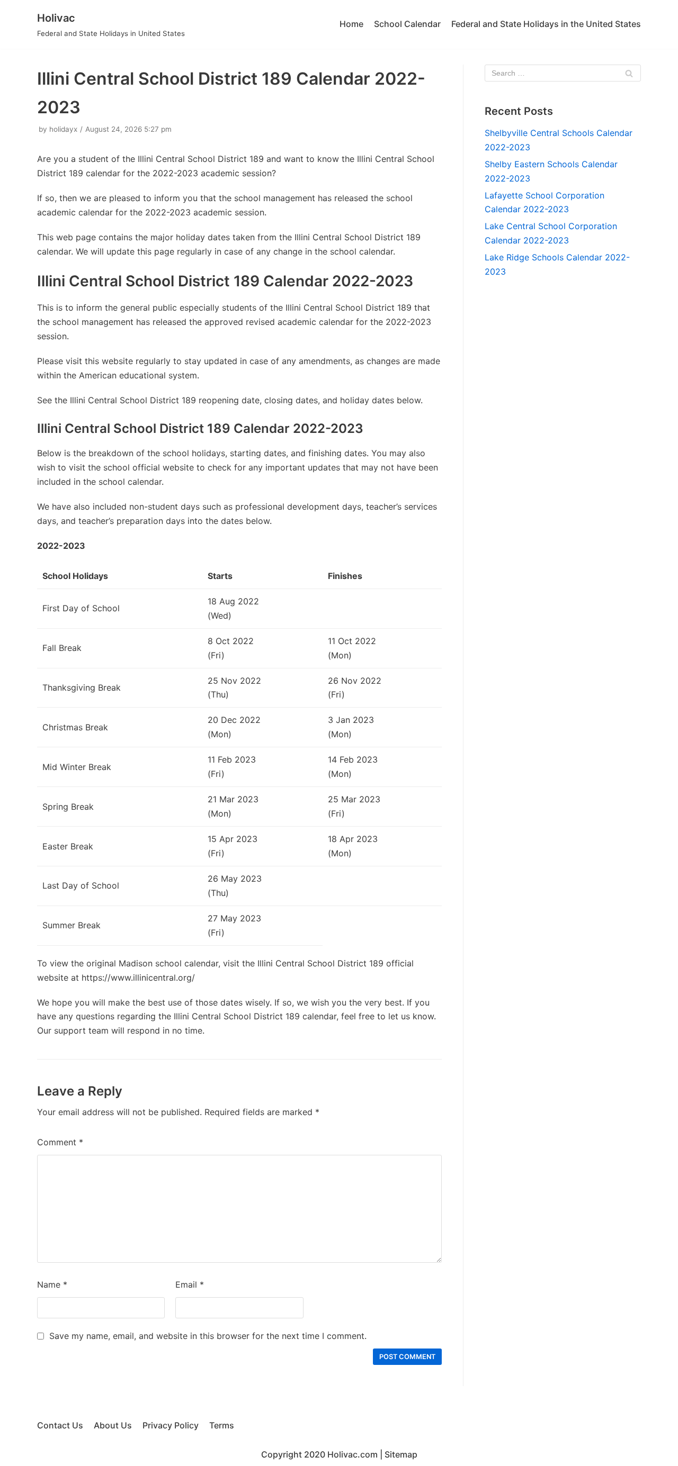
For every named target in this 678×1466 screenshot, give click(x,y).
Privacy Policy (170, 1425)
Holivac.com (352, 1454)
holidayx (63, 129)
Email (189, 1284)
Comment (60, 1142)
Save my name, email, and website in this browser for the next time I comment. (208, 1336)
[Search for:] (563, 73)
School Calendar (407, 24)
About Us (113, 1425)
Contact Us (60, 1425)
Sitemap (401, 1454)
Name (52, 1284)
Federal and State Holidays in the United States (546, 24)
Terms (221, 1425)
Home (351, 24)
